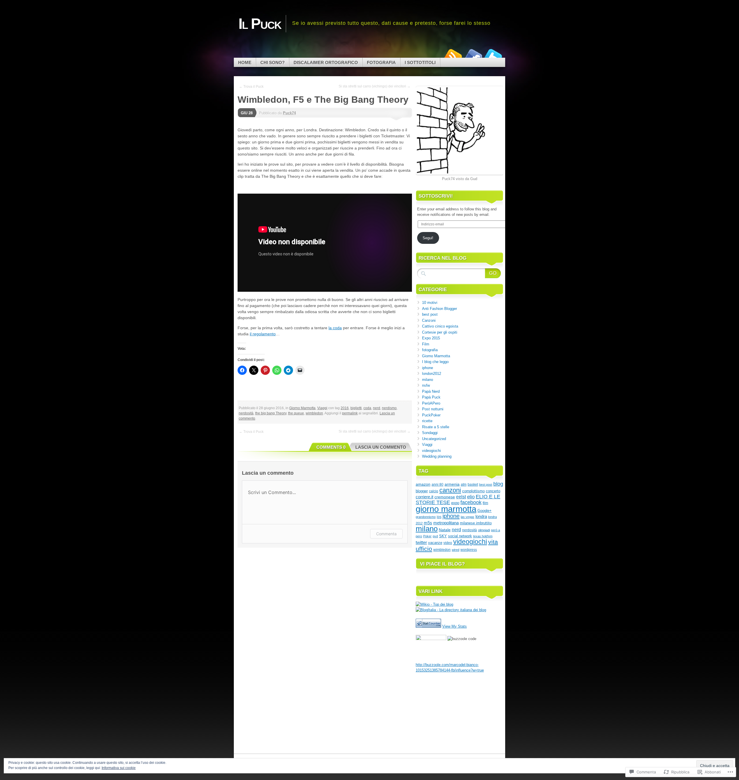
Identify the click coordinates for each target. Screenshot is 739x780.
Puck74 (289, 113)
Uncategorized (434, 439)
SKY (443, 536)
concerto (493, 491)
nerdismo (389, 408)
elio (471, 497)
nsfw (426, 385)
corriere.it (424, 496)
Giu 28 (247, 113)
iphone (427, 368)
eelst (461, 496)
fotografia (430, 350)
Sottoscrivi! (436, 196)
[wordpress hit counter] (428, 626)
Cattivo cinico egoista (440, 326)
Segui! (428, 238)
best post (430, 314)
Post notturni (432, 409)
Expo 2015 (431, 338)
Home (244, 62)
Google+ (484, 510)
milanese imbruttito (476, 523)
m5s (428, 523)
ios (439, 517)
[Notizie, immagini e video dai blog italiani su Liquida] (431, 639)
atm (463, 484)
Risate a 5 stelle (435, 427)
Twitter (493, 55)
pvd (435, 536)
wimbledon (314, 413)
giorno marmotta (446, 509)
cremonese (444, 497)
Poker (427, 536)
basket (473, 484)
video (447, 543)
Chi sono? (272, 62)
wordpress (468, 550)
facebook (471, 502)
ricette (427, 421)
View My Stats (454, 626)
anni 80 (437, 484)
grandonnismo (426, 517)
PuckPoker (431, 415)
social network (460, 536)
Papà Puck (431, 397)
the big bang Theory (270, 413)
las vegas (467, 517)
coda (367, 408)
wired (455, 549)
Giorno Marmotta (302, 408)
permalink (350, 413)
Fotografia (381, 62)
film (485, 503)
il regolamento (263, 334)
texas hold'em (482, 536)
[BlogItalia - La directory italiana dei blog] (451, 610)
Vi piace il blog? (442, 564)
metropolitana (446, 522)
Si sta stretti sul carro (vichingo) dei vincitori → (374, 86)
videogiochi (431, 450)
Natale (445, 530)
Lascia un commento (380, 447)
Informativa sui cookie (119, 768)
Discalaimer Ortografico (326, 62)
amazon (423, 484)
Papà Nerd (431, 391)
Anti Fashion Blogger (439, 308)
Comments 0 (331, 447)
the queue (296, 413)
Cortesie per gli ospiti (439, 332)
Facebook (473, 55)
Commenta (386, 533)
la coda (335, 328)
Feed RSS (452, 55)
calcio (433, 491)
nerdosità (246, 413)
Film (425, 344)
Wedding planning (436, 456)
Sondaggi (430, 433)
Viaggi (322, 408)
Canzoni (429, 320)
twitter (421, 542)
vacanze (435, 542)
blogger (422, 491)
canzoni (450, 490)
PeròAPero (431, 403)
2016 (345, 408)
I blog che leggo (435, 362)
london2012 (431, 373)
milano (427, 379)
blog (498, 484)
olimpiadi (484, 530)
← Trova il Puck (251, 87)
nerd (376, 408)
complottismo (473, 491)
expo (455, 503)
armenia (452, 484)
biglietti (356, 408)
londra (481, 516)
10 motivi (429, 302)
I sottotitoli (420, 62)
